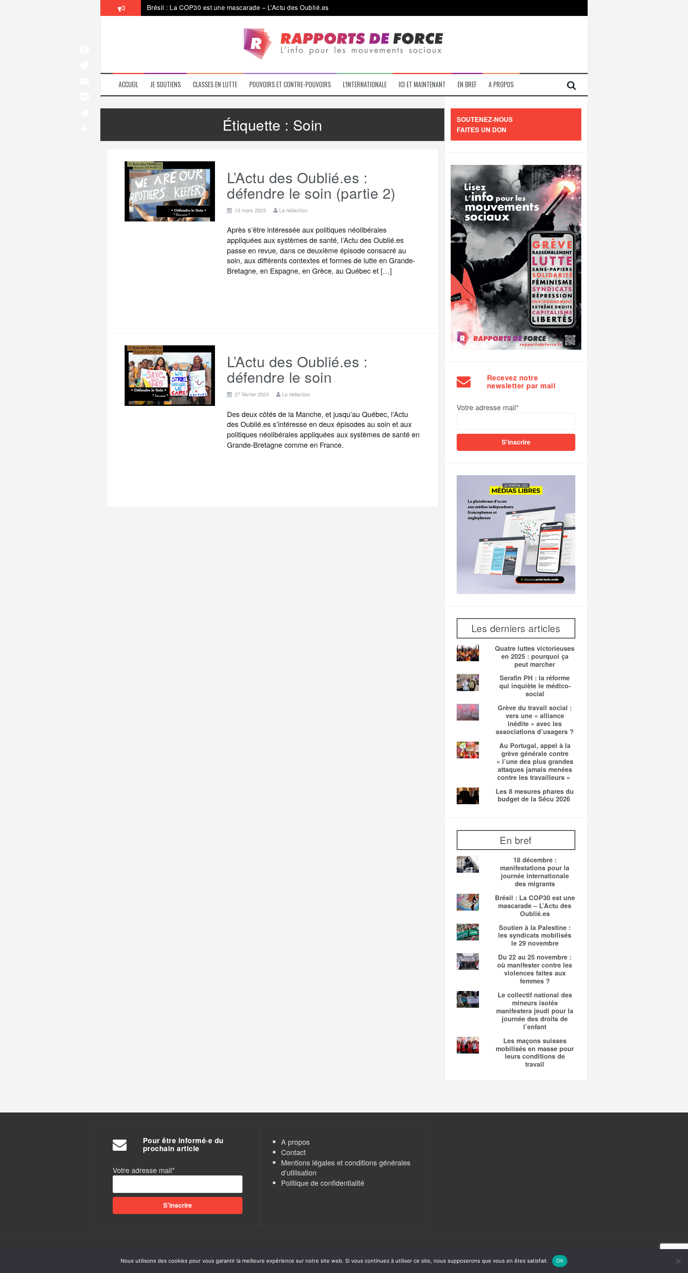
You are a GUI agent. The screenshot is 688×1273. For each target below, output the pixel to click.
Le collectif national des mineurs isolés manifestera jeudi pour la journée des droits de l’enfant (534, 1011)
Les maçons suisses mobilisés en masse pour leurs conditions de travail (535, 1053)
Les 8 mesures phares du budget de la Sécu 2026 (535, 795)
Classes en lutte (215, 84)
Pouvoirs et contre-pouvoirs (290, 84)
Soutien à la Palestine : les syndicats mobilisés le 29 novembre (534, 936)
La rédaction (293, 210)
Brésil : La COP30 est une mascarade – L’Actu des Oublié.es (535, 906)
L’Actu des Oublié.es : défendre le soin (297, 369)
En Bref (467, 84)
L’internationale (365, 84)
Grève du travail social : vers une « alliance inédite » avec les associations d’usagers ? (535, 720)
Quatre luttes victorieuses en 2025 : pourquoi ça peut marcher (535, 656)
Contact (293, 1152)
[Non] (678, 1261)
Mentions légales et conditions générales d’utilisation (345, 1167)
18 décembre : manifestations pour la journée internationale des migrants (534, 872)
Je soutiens (165, 84)
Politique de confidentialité (322, 1182)
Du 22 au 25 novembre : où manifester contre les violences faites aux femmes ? (534, 969)
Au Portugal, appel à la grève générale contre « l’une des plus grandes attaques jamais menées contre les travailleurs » (327, 7)
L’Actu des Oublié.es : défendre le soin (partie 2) (311, 185)
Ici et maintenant (422, 84)
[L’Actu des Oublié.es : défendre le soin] (170, 374)
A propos (501, 84)
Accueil (128, 84)
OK (560, 1260)
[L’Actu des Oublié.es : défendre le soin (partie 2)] (170, 190)
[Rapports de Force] (344, 44)
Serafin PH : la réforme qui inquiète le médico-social (535, 686)
